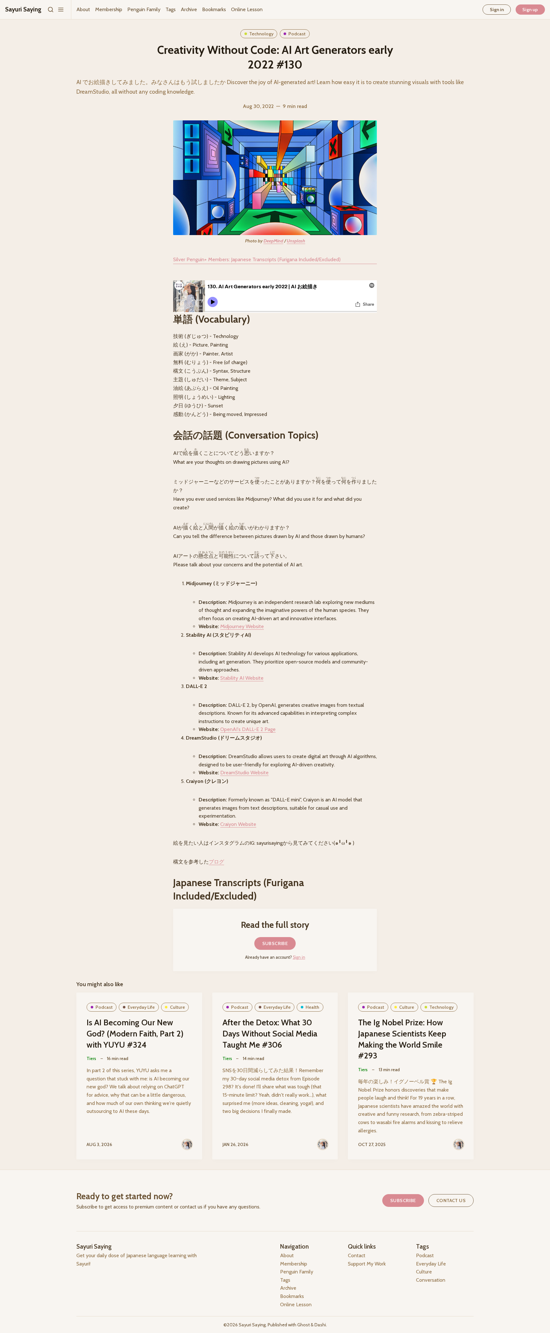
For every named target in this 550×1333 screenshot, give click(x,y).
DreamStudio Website (244, 773)
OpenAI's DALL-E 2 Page (248, 729)
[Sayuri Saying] (187, 1144)
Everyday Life (141, 1007)
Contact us (451, 1200)
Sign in (497, 9)
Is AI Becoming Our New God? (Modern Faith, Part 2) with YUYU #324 (135, 1033)
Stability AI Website (242, 678)
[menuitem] (83, 9)
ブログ (216, 862)
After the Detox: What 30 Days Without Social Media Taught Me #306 (269, 1033)
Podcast (297, 34)
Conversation (430, 1280)
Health (312, 1007)
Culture (177, 1007)
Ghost (303, 1325)
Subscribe (275, 943)
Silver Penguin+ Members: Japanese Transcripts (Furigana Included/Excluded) (257, 259)
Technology (261, 34)
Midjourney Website (242, 626)
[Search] (51, 9)
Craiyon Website (238, 824)
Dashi (320, 1325)
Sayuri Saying (252, 1325)
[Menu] (61, 9)
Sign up (530, 9)
